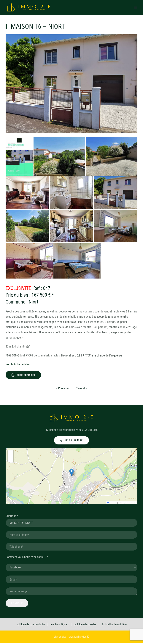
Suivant (81, 388)
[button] (71, 472)
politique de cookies (85, 624)
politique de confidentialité (31, 624)
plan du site (60, 636)
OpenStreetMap (128, 502)
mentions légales (59, 624)
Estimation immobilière (114, 624)
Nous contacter (26, 375)
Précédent (63, 388)
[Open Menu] (135, 7)
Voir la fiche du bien (18, 364)
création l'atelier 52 (79, 636)
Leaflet (113, 502)
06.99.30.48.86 (74, 440)
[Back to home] (29, 7)
